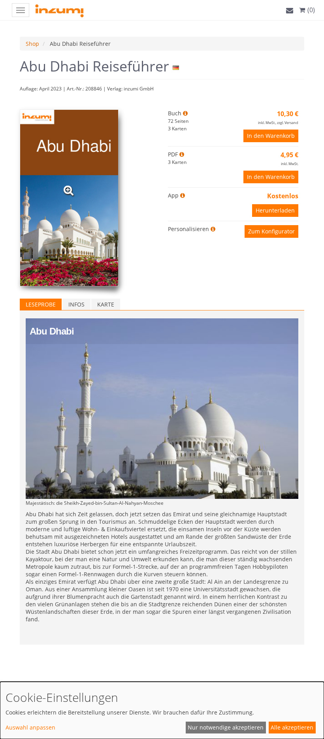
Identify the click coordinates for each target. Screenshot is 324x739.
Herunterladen (275, 210)
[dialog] (162, 710)
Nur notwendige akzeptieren (226, 727)
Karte (105, 304)
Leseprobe (41, 304)
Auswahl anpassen (30, 727)
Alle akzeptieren (292, 727)
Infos (76, 304)
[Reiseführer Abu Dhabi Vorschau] (68, 190)
